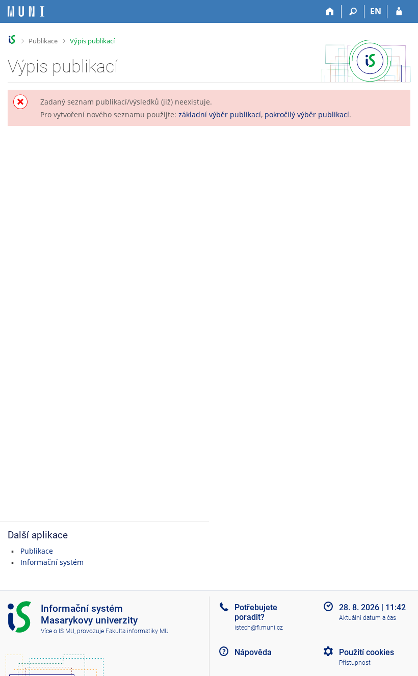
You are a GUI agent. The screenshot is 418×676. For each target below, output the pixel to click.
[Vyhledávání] (353, 11)
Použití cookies (366, 652)
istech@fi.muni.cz (258, 627)
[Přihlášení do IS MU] (398, 11)
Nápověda (253, 652)
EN (375, 11)
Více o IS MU (57, 631)
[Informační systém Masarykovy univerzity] (26, 11)
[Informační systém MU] (12, 39)
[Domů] (330, 11)
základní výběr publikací (219, 114)
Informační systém (52, 562)
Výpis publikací (92, 40)
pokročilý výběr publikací (307, 114)
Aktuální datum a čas (367, 617)
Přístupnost (355, 662)
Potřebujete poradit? (255, 612)
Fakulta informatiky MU (137, 631)
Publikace (43, 40)
